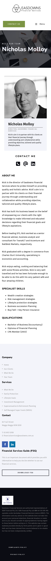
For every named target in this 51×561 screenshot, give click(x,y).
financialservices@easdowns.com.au (19, 436)
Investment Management (14, 402)
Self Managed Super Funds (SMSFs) (18, 410)
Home (6, 365)
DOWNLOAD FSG (8, 471)
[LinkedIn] (12, 444)
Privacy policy (7, 553)
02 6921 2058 (9, 432)
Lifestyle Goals (10, 398)
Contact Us (8, 22)
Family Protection (11, 394)
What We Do (8, 373)
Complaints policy (8, 546)
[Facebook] (5, 444)
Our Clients (8, 369)
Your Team (8, 377)
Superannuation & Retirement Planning (20, 406)
